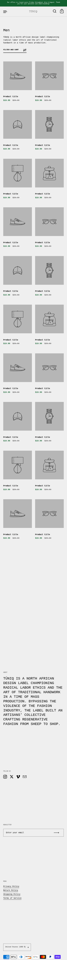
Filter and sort (11, 50)
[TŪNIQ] (33, 11)
